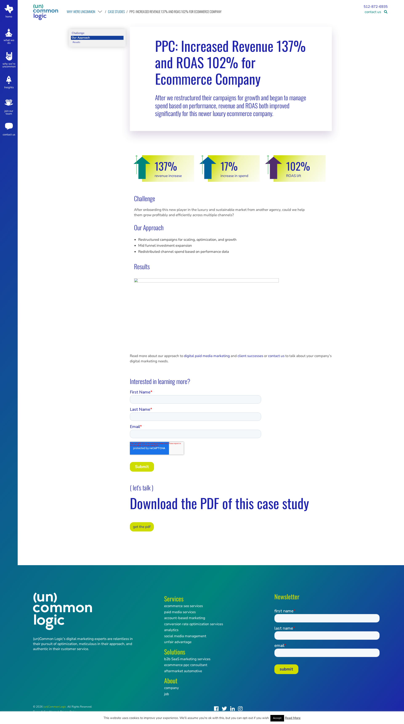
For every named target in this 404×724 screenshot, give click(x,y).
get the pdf (142, 526)
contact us (373, 11)
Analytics (171, 630)
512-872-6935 (376, 6)
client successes (250, 355)
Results (76, 42)
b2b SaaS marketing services (187, 659)
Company (171, 687)
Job (166, 694)
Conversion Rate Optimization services (193, 624)
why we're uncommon (81, 11)
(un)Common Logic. (55, 707)
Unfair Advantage (177, 642)
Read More (292, 718)
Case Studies (116, 11)
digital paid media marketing (207, 355)
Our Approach (81, 38)
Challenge (78, 33)
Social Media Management (185, 636)
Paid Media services (180, 612)
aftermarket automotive (183, 671)
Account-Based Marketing (184, 618)
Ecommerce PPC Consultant (185, 664)
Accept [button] (277, 718)
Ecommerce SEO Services (183, 606)
